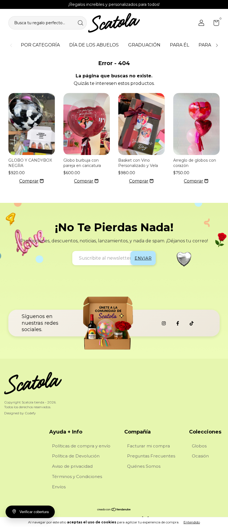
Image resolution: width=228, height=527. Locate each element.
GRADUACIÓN (144, 45)
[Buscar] (80, 22)
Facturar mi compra (148, 446)
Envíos (59, 486)
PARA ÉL (179, 45)
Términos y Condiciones (77, 476)
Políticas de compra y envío (81, 446)
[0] (214, 24)
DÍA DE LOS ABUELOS (94, 45)
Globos (199, 446)
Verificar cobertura (34, 512)
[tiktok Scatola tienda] (191, 323)
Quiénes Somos (143, 466)
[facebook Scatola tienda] (177, 323)
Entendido (192, 522)
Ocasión (200, 456)
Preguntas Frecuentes (151, 456)
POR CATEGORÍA (40, 45)
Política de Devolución (76, 456)
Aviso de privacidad (72, 466)
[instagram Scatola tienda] (164, 323)
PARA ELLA (211, 45)
